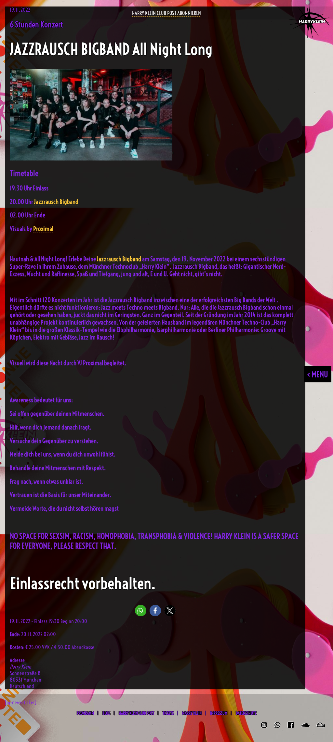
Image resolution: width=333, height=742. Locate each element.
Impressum (218, 713)
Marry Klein (192, 713)
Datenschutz (246, 713)
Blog (106, 713)
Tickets (168, 713)
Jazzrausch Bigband (56, 202)
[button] (140, 610)
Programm (85, 713)
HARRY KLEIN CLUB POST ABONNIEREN (166, 13)
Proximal (43, 229)
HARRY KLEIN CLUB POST (136, 713)
